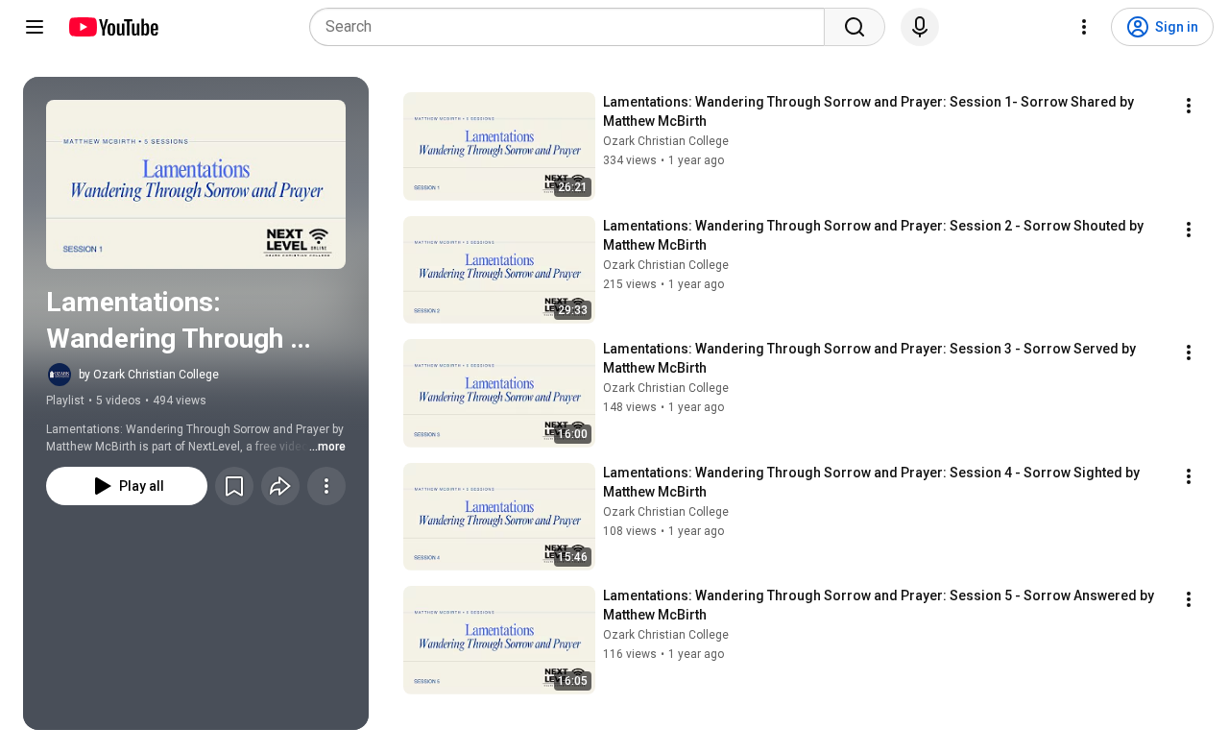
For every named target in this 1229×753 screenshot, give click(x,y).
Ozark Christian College (666, 141)
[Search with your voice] (920, 27)
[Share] (280, 486)
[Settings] (1084, 26)
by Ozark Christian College (149, 374)
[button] (196, 184)
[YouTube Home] (113, 27)
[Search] (854, 27)
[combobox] (572, 26)
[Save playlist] (234, 486)
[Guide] (34, 26)
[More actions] (326, 486)
